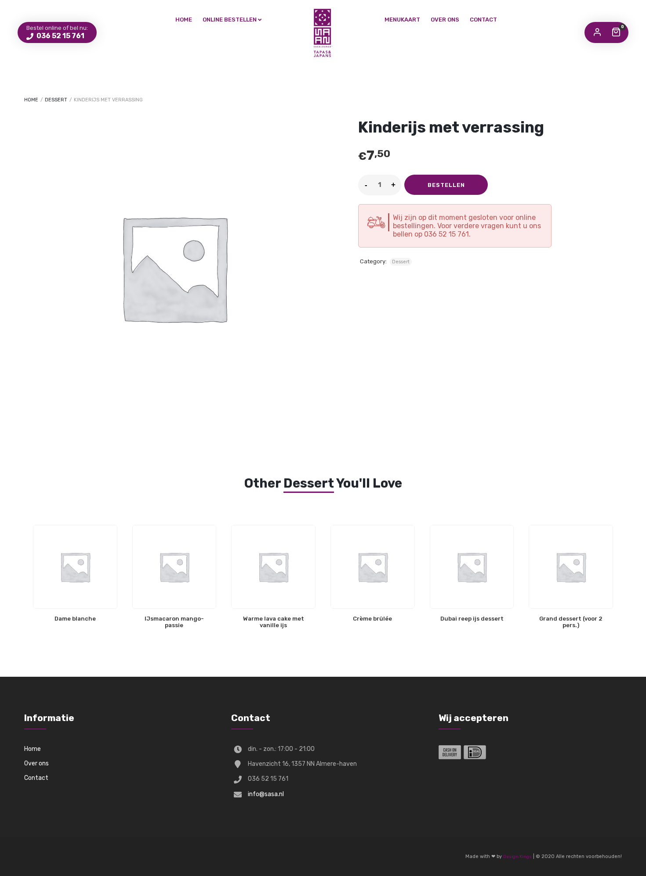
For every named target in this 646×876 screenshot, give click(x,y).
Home (183, 19)
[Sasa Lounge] (323, 33)
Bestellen (446, 185)
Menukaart (402, 19)
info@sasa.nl (266, 794)
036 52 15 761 (59, 36)
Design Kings (517, 856)
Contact (483, 19)
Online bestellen (230, 19)
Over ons (445, 19)
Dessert (56, 100)
